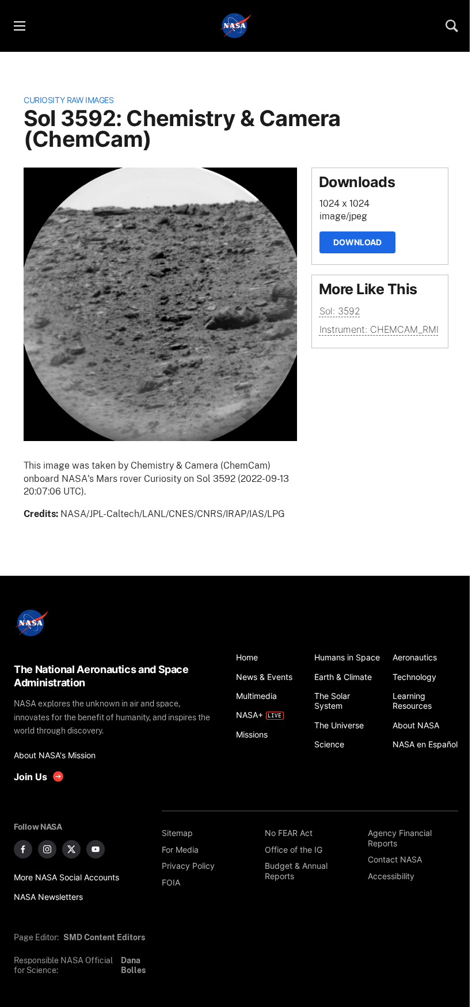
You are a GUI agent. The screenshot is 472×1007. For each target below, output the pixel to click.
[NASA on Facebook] (23, 849)
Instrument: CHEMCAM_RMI (379, 329)
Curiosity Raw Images (68, 100)
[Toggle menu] (19, 26)
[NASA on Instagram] (47, 849)
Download (357, 242)
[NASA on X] (71, 849)
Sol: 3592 (339, 311)
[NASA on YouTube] (95, 849)
